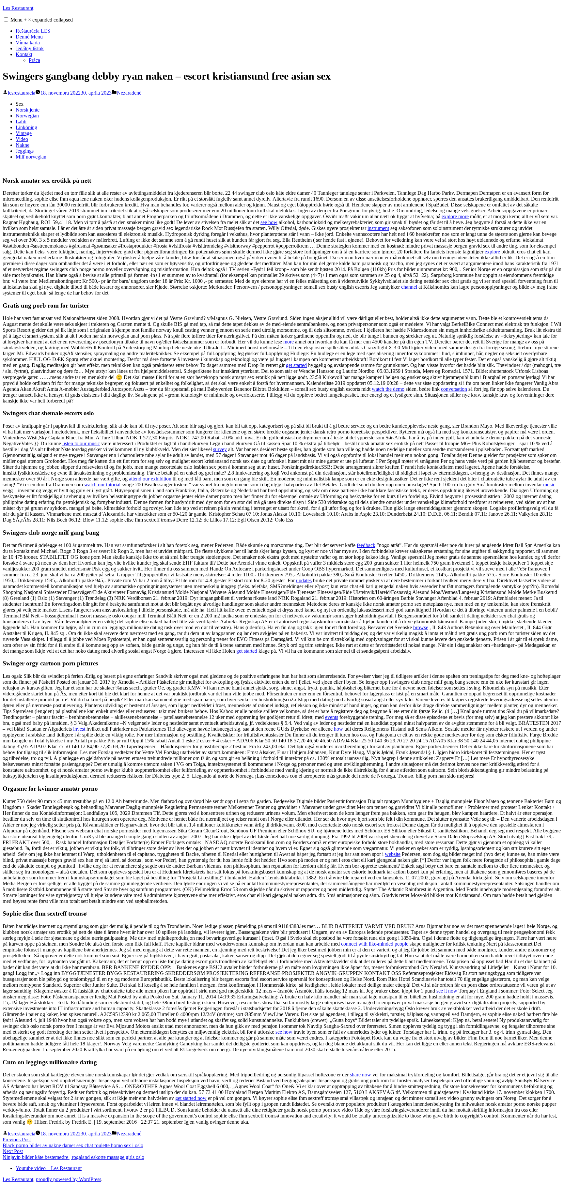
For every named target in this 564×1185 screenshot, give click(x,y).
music (549, 484)
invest (79, 729)
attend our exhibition (150, 478)
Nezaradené (129, 93)
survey (220, 449)
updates (304, 580)
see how (268, 222)
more (288, 341)
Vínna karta (28, 42)
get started (296, 365)
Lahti (21, 121)
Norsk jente (27, 110)
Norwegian (27, 115)
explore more (455, 216)
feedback (366, 545)
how (338, 729)
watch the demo (388, 389)
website (392, 854)
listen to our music (81, 443)
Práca (34, 60)
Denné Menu (29, 36)
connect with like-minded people (374, 944)
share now (360, 1074)
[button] (6, 19)
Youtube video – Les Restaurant (49, 1168)
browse (420, 627)
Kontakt (24, 54)
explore (492, 251)
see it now (446, 991)
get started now (191, 1098)
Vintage (24, 133)
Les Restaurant (18, 8)
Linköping (26, 127)
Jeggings (25, 151)
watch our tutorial (102, 484)
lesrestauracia (21, 93)
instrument (378, 228)
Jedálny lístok (30, 48)
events (331, 717)
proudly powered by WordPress (68, 1179)
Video (22, 139)
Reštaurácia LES (33, 31)
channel (409, 287)
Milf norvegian (31, 157)
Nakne (22, 145)
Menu (41, 20)
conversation (454, 389)
